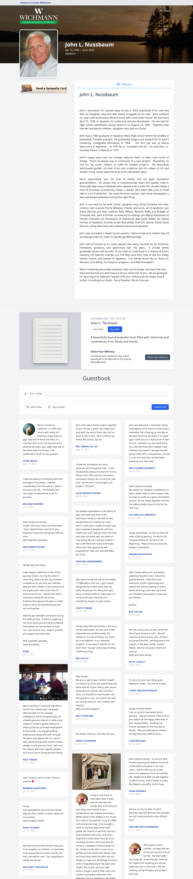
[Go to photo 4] (46, 698)
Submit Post (160, 407)
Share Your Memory (158, 357)
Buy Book (115, 329)
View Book (98, 329)
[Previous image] (22, 682)
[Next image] (64, 682)
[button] (43, 682)
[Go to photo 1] (41, 698)
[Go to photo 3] (44, 698)
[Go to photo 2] (42, 698)
